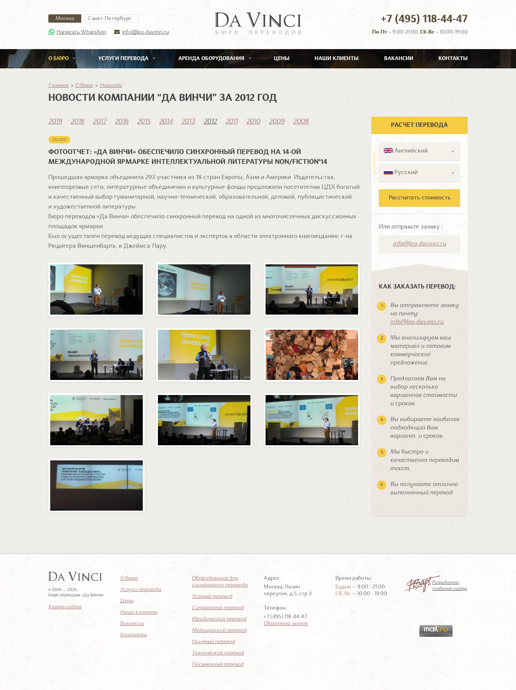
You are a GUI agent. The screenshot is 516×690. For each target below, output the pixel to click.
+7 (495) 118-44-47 (424, 19)
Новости (111, 85)
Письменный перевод (218, 664)
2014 (166, 121)
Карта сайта (65, 607)
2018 (77, 121)
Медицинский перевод (219, 630)
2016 (121, 121)
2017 (99, 121)
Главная (58, 85)
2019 (55, 121)
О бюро (59, 58)
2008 (301, 121)
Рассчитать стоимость (420, 198)
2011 (232, 121)
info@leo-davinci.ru (145, 32)
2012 (210, 121)
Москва (65, 18)
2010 (253, 121)
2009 (276, 121)
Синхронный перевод (218, 607)
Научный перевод (213, 641)
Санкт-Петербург (109, 18)
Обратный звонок (286, 623)
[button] (419, 151)
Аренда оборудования (212, 58)
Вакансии (398, 58)
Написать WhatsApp (81, 32)
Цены (281, 58)
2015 (143, 121)
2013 (188, 121)
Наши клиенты (336, 58)
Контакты (453, 58)
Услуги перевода (124, 58)
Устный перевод (212, 596)
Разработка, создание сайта (449, 585)
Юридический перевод (219, 619)
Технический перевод (218, 653)
